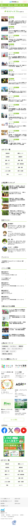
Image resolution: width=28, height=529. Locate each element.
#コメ (9, 348)
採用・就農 (21, 5)
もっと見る (14, 419)
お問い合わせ (17, 503)
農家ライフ (7, 163)
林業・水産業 (20, 170)
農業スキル (10, 5)
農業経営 (16, 5)
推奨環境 (2, 503)
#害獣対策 (21, 346)
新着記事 (7, 153)
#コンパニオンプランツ (17, 348)
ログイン (25, 1)
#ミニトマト (13, 351)
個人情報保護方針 (11, 516)
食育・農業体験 (20, 163)
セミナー (20, 174)
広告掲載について (4, 505)
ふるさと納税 (7, 170)
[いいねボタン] (9, 19)
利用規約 (16, 501)
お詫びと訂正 (17, 498)
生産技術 (7, 156)
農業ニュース (4, 5)
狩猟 (8, 174)
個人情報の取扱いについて (6, 501)
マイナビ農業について (5, 498)
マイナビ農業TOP (4, 7)
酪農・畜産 (20, 160)
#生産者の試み (5, 346)
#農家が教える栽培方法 (7, 353)
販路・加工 (7, 160)
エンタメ (7, 167)
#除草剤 (3, 348)
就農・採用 (20, 167)
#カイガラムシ (13, 346)
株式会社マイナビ (4, 512)
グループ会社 (3, 516)
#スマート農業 (5, 351)
